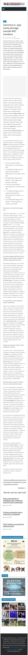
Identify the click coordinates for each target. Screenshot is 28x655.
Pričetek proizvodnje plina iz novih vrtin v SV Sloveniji (12, 513)
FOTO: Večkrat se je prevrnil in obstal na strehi (13, 525)
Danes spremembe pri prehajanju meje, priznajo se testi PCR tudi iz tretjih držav (13, 500)
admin (12, 37)
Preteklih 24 (21, 488)
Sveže (5, 21)
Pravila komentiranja (15, 647)
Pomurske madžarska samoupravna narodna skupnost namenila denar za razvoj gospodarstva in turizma (14, 482)
